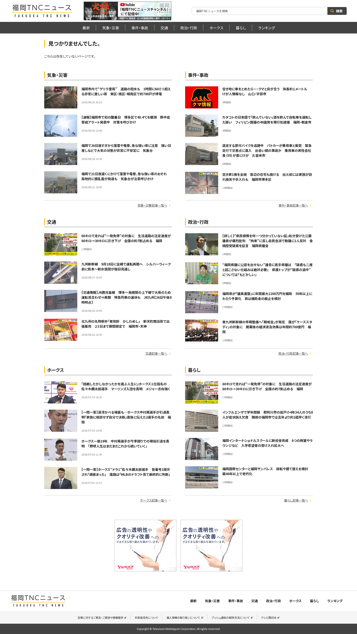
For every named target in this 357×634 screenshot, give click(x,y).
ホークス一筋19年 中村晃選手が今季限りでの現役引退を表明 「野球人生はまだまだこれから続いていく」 (125, 443)
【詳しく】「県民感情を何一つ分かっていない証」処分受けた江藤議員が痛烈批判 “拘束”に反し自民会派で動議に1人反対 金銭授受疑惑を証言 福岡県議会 (267, 240)
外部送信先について (146, 618)
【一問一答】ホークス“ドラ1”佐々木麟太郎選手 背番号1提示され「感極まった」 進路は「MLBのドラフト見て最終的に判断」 (125, 472)
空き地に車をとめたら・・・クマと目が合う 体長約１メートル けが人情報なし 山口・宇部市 (266, 91)
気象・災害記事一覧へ (152, 205)
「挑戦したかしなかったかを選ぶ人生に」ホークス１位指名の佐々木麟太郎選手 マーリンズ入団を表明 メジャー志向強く (125, 386)
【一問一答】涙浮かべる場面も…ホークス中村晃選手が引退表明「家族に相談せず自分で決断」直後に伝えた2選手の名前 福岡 (126, 417)
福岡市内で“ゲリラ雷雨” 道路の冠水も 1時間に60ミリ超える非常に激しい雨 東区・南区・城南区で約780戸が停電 (126, 91)
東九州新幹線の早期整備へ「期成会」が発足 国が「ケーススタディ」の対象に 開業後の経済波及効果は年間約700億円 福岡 (267, 326)
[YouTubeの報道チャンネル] (127, 11)
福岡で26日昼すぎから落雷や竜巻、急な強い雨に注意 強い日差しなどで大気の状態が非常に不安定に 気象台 (126, 148)
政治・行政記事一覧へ (293, 353)
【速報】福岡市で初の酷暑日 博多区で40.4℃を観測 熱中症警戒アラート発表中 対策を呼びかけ (125, 120)
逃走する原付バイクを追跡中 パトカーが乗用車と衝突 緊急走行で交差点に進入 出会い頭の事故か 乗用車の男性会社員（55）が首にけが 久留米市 (267, 150)
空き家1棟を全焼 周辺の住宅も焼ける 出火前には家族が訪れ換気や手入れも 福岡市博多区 (267, 177)
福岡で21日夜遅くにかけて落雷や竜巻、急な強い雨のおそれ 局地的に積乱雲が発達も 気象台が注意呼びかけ (125, 176)
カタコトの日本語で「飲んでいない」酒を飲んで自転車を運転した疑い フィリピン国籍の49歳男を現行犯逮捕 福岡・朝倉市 (268, 120)
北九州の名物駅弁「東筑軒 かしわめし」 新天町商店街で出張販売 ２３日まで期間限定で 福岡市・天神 (125, 324)
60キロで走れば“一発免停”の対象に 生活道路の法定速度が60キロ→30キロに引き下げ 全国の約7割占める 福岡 (126, 238)
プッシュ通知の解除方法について (231, 618)
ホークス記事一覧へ (153, 500)
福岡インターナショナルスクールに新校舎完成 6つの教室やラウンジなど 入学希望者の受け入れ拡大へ (267, 443)
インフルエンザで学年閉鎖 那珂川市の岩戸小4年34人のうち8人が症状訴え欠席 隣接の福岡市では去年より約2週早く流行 (267, 415)
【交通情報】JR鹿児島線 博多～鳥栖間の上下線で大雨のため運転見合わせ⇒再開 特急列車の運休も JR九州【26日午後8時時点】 (126, 297)
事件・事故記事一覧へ (293, 205)
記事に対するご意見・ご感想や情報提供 (100, 618)
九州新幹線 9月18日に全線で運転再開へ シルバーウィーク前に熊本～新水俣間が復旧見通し (126, 266)
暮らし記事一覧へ (296, 500)
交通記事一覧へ (156, 353)
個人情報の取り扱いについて (183, 618)
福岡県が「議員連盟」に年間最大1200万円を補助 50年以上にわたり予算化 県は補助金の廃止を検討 (267, 296)
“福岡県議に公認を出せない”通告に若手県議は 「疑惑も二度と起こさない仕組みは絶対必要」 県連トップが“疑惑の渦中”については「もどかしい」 (267, 269)
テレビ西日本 (268, 618)
